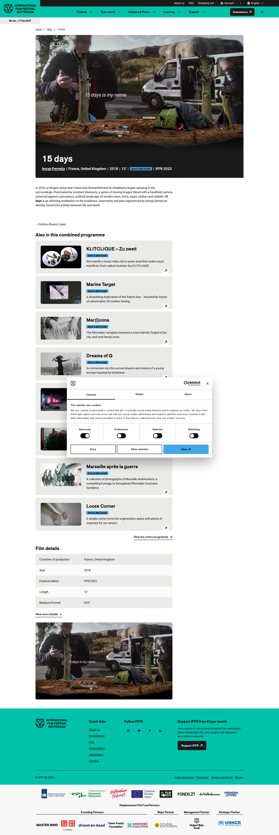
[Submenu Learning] (179, 12)
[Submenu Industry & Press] (154, 12)
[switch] (121, 435)
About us (179, 3)
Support (194, 12)
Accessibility (97, 748)
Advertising (96, 754)
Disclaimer (202, 777)
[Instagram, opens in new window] (128, 731)
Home (38, 29)
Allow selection (139, 449)
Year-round (107, 12)
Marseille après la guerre (112, 466)
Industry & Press (139, 12)
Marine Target (100, 284)
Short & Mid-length (141, 168)
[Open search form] (262, 12)
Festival (82, 12)
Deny (93, 449)
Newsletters (96, 736)
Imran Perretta (53, 169)
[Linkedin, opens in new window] (160, 731)
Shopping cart (206, 3)
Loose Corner (100, 506)
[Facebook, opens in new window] (150, 731)
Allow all (186, 449)
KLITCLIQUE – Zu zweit (111, 249)
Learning (169, 12)
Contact (94, 761)
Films (49, 29)
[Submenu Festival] (91, 12)
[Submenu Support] (204, 12)
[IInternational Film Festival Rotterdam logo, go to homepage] (20, 8)
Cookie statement (184, 777)
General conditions (221, 777)
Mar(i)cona (97, 320)
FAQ (191, 3)
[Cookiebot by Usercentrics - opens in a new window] (186, 383)
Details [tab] (140, 394)
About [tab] (187, 394)
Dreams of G (99, 355)
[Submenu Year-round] (119, 12)
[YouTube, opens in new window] (139, 731)
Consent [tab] (91, 394)
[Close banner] (207, 383)
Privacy (239, 777)
